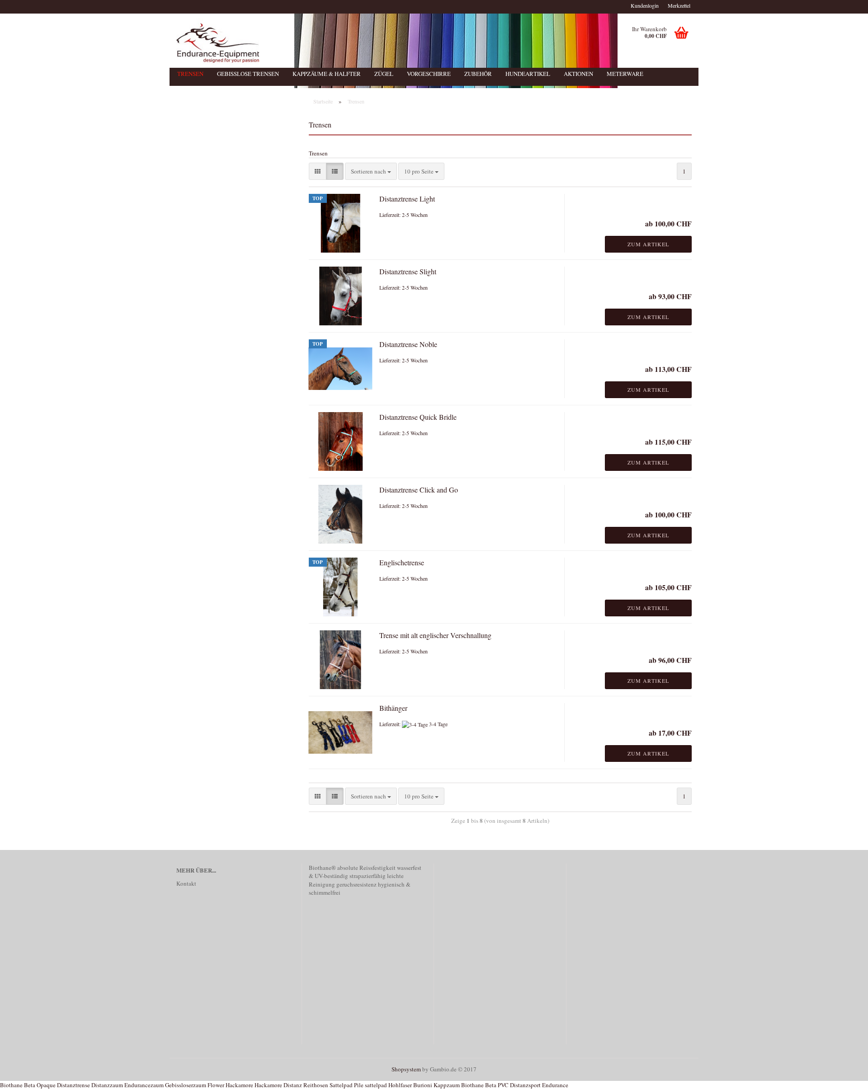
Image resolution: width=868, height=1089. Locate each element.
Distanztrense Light (407, 198)
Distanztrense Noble (408, 344)
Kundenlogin (645, 5)
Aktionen (578, 74)
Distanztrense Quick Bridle (418, 417)
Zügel (383, 74)
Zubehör (478, 74)
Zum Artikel (648, 244)
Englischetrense (401, 562)
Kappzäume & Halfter (326, 74)
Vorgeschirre (429, 74)
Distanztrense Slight (407, 271)
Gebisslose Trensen (248, 74)
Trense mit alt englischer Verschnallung (435, 635)
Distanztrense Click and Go (418, 489)
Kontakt (186, 883)
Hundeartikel (527, 74)
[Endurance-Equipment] (390, 43)
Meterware (625, 74)
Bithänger (393, 708)
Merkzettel (679, 5)
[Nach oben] (843, 1075)
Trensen (190, 74)
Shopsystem (406, 1069)
